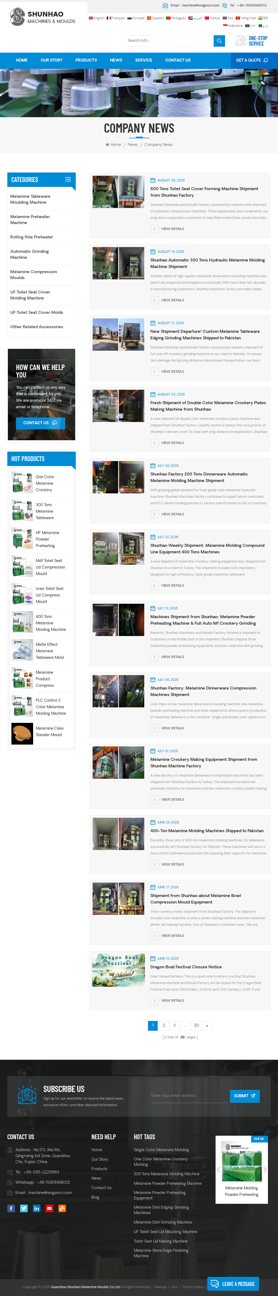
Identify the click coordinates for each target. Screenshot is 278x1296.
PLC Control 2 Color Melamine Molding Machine (51, 707)
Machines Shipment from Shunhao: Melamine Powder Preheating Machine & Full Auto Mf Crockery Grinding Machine (203, 621)
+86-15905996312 (252, 5)
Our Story (51, 61)
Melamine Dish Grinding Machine (163, 1223)
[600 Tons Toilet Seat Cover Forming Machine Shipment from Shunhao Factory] (117, 192)
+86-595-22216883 (41, 1172)
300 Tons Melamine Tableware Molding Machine (51, 512)
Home (22, 61)
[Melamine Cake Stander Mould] (22, 734)
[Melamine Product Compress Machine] (22, 678)
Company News (158, 145)
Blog (95, 1198)
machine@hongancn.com (200, 5)
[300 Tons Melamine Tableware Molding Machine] (22, 510)
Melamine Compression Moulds (33, 275)
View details (172, 229)
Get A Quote (248, 61)
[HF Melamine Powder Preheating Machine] (22, 538)
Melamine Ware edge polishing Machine (161, 1253)
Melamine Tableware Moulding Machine (30, 200)
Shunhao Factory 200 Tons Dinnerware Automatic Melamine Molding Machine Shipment (199, 478)
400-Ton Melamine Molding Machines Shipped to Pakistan (207, 831)
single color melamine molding (161, 1150)
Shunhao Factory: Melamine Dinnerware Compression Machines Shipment (203, 692)
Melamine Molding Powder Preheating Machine (241, 1192)
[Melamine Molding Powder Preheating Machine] (242, 1162)
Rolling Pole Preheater (31, 237)
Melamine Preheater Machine (30, 220)
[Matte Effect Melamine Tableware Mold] (22, 650)
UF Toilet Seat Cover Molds (36, 313)
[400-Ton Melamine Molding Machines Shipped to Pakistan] (117, 834)
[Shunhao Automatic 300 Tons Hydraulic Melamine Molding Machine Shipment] (117, 263)
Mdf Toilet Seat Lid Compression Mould (50, 567)
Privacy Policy (193, 1287)
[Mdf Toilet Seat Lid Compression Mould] (22, 566)
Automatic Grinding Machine (29, 255)
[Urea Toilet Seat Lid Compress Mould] (22, 594)
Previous (218, 1169)
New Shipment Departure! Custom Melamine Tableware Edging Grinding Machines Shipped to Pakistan (205, 335)
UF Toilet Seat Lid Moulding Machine (165, 1232)
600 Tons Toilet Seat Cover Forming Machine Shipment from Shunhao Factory (204, 192)
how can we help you (40, 370)
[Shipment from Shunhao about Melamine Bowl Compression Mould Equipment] (117, 899)
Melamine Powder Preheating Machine (168, 1184)
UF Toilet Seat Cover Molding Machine (30, 296)
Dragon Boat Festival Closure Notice (186, 967)
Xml (175, 1287)
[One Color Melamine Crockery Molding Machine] (22, 482)
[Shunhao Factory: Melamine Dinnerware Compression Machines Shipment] (117, 691)
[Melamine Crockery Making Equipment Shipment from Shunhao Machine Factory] (117, 762)
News (116, 61)
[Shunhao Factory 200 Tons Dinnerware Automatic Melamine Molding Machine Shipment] (117, 477)
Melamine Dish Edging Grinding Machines (161, 1210)
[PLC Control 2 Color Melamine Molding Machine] (22, 706)
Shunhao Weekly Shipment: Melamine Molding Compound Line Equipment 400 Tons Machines (207, 549)
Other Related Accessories (36, 327)
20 (196, 1026)
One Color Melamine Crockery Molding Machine (51, 484)
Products (86, 61)
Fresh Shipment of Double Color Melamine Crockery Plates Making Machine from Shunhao (208, 406)
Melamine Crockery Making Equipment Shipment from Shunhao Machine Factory (203, 763)
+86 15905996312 (53, 1183)
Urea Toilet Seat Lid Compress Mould (50, 595)
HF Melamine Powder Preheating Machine (47, 540)
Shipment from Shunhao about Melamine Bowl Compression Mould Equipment (195, 899)
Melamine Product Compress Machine (45, 680)
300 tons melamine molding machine (167, 1174)
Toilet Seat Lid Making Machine (161, 1242)
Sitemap (160, 1287)
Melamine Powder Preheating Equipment (160, 1196)
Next (265, 1169)
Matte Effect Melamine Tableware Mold (50, 651)
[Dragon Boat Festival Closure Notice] (117, 970)
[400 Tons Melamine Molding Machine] (22, 622)
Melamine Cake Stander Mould (50, 732)
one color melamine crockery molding (161, 1162)
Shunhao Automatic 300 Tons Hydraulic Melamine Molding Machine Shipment (207, 263)
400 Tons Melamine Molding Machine (51, 623)
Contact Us (178, 61)
